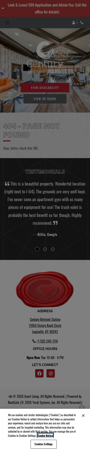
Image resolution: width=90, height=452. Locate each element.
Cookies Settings (44, 444)
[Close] (83, 415)
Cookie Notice (45, 436)
